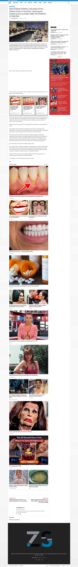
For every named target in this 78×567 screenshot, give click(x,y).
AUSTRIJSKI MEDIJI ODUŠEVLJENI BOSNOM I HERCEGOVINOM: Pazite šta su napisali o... (63, 90)
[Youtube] (20, 514)
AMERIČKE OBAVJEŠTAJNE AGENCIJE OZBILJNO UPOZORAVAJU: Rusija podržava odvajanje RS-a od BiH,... (63, 109)
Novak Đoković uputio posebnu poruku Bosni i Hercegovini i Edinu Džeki (62, 102)
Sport (44, 2)
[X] (19, 514)
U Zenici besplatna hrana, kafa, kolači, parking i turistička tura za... (62, 96)
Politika (30, 2)
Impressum (63, 565)
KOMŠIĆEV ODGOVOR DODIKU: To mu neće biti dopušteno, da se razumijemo (18, 500)
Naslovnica (10, 5)
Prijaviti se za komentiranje (14, 519)
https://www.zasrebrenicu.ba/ (20, 509)
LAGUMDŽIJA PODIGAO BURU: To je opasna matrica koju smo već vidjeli (58, 52)
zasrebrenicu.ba (21, 565)
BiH (25, 2)
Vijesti (21, 2)
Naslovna (15, 2)
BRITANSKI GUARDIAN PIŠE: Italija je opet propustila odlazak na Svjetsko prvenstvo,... (59, 77)
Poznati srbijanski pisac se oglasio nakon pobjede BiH (59, 30)
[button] (68, 2)
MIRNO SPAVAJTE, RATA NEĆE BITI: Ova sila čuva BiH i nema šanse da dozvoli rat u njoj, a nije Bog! (39, 501)
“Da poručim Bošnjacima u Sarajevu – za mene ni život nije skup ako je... (59, 47)
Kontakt (50, 2)
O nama (47, 565)
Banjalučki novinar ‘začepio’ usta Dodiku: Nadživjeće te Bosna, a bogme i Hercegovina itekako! (60, 36)
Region (35, 2)
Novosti (15, 5)
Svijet (40, 2)
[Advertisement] (28, 60)
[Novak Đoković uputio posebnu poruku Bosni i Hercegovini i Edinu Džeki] (54, 103)
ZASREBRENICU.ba (15, 18)
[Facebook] (17, 514)
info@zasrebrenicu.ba (42, 557)
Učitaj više (59, 56)
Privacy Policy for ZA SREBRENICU (55, 565)
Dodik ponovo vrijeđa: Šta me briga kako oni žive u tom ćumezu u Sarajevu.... (59, 42)
